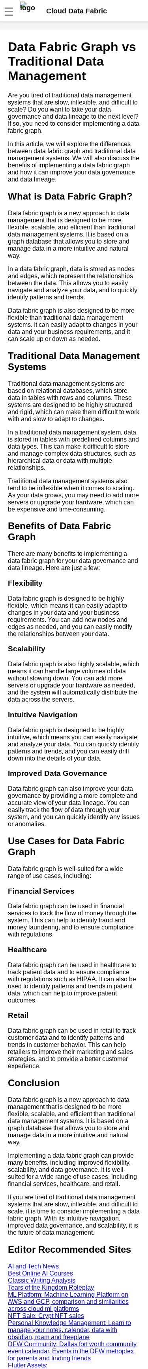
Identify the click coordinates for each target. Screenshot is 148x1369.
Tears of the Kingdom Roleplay (51, 1287)
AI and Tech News (33, 1266)
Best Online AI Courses (40, 1273)
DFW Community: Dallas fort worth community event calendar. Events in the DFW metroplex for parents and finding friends (72, 1351)
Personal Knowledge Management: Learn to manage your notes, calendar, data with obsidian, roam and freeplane (69, 1330)
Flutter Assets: (27, 1365)
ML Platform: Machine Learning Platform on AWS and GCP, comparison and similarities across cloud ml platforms (68, 1301)
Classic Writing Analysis (41, 1280)
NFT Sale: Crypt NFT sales (46, 1315)
